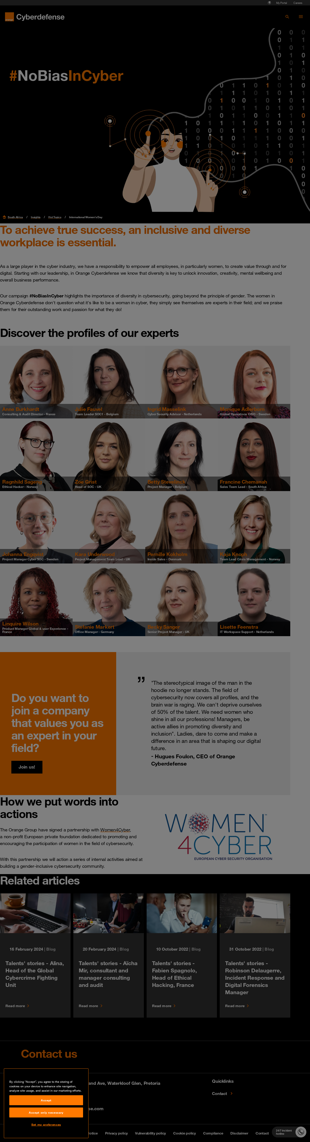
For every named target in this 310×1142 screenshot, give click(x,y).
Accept (46, 1100)
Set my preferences (46, 1124)
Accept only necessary (46, 1112)
